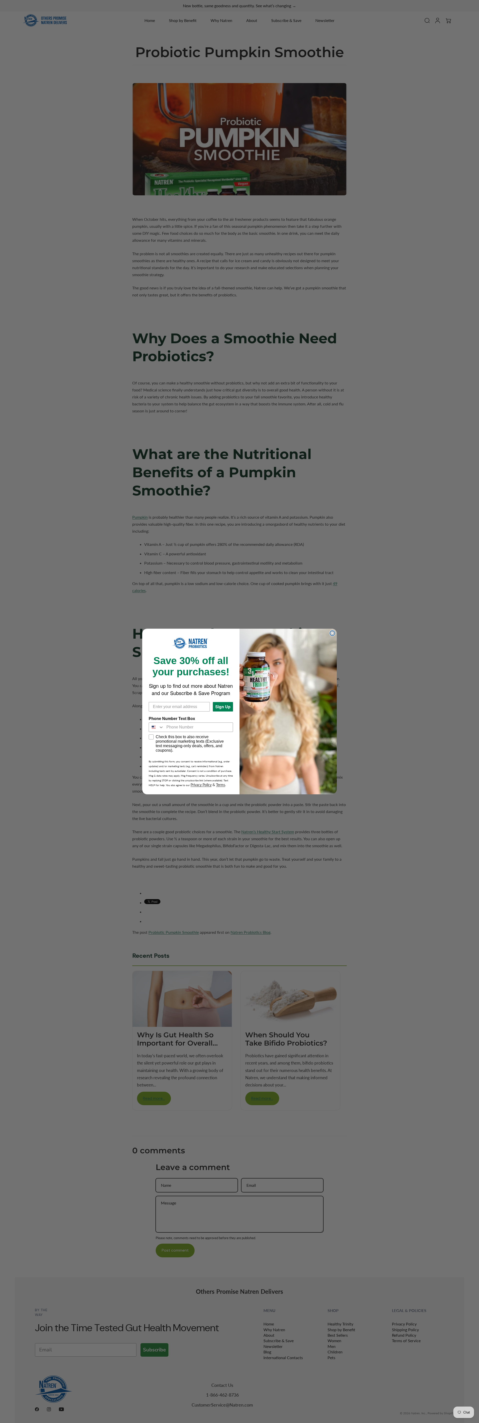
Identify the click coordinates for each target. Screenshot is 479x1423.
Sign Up (223, 707)
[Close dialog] (332, 633)
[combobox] (156, 727)
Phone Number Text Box (172, 718)
